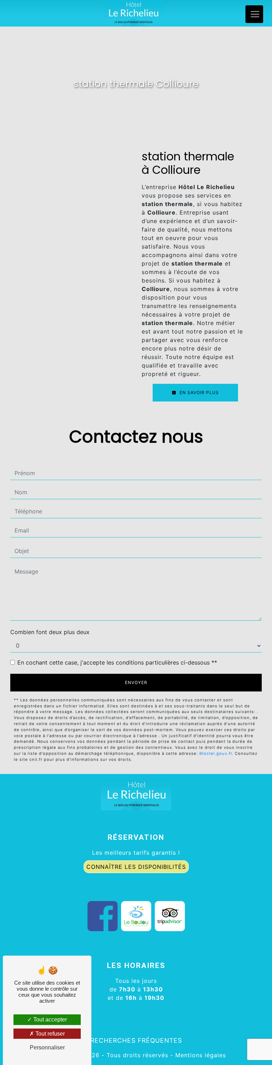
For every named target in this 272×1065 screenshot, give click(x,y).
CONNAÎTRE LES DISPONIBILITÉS (136, 866)
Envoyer (136, 682)
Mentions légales (199, 1055)
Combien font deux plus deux (50, 632)
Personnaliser (47, 1047)
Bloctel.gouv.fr (215, 753)
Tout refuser (49, 1034)
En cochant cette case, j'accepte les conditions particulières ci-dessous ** (117, 662)
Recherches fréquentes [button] (136, 1040)
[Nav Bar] (254, 14)
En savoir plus (198, 392)
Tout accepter (49, 1019)
